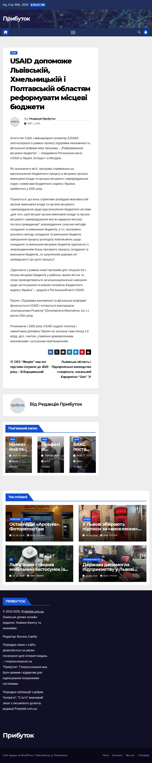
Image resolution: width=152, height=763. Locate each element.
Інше (13, 53)
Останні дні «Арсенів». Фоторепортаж (34, 526)
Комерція (15, 519)
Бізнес (87, 519)
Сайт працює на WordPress (18, 755)
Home (106, 755)
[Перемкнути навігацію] (73, 32)
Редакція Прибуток (42, 118)
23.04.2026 (92, 576)
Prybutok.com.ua (33, 611)
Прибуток (16, 18)
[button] (139, 32)
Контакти (117, 755)
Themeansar (60, 755)
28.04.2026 (19, 576)
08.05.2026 (92, 535)
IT (11, 560)
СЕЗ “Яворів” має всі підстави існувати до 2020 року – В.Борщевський (29, 367)
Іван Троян (37, 535)
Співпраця (143, 755)
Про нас (130, 755)
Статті (27, 519)
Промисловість (92, 560)
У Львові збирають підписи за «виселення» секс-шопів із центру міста (112, 528)
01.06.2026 (19, 535)
